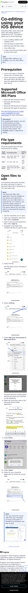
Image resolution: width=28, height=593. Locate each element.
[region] (14, 582)
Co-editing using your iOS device (12, 23)
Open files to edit (11, 177)
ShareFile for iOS (9, 11)
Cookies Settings (14, 590)
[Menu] (2, 6)
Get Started (23, 2)
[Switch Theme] (25, 6)
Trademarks (23, 572)
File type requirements (11, 141)
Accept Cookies (14, 586)
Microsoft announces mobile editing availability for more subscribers (12, 113)
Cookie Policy (19, 580)
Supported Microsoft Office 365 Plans (13, 92)
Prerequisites (11, 69)
